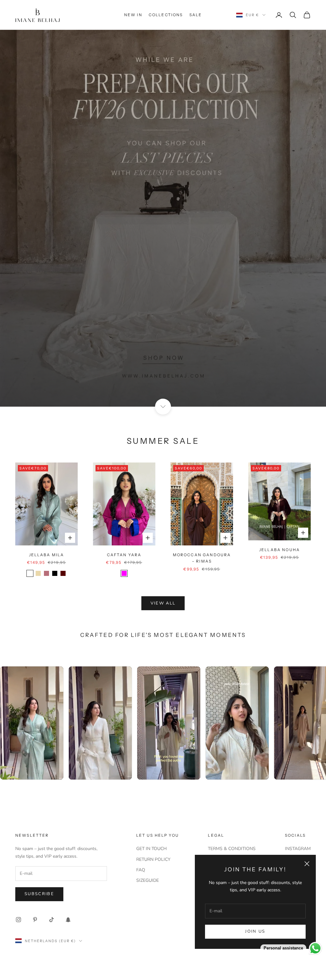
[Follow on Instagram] (18, 919)
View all (163, 603)
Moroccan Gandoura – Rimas (202, 558)
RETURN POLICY (153, 859)
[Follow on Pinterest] (35, 919)
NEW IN (133, 14)
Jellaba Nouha (279, 549)
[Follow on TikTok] (51, 919)
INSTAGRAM (298, 849)
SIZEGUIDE (147, 880)
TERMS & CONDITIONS (232, 849)
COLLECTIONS (166, 14)
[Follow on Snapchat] (68, 919)
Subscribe (39, 894)
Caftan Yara (124, 554)
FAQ (140, 870)
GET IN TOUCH (151, 849)
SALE (195, 14)
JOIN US (255, 931)
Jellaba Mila (46, 554)
